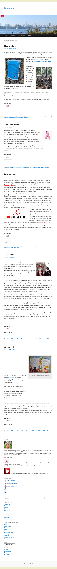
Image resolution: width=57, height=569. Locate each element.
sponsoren (17, 247)
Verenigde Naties (13, 340)
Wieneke (6, 538)
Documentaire (14, 486)
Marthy (5, 529)
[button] (44, 269)
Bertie (8, 480)
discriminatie (42, 338)
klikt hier (20, 410)
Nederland (22, 116)
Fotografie (14, 116)
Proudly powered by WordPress (28, 563)
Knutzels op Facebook (9, 519)
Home (6, 35)
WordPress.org (7, 554)
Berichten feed (7, 551)
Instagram (6, 517)
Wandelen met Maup (9, 537)
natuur (18, 116)
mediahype (48, 338)
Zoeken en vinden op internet (37, 116)
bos (5, 117)
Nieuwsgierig (10, 46)
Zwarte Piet (9, 254)
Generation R (36, 430)
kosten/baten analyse (44, 246)
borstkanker (35, 167)
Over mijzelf (12, 35)
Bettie (8, 492)
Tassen (5, 509)
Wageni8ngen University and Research (19, 117)
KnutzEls (9, 7)
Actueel (10, 116)
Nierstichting (7, 247)
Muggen (6, 507)
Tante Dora (6, 535)
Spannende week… (13, 124)
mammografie (41, 167)
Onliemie (6, 531)
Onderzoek (8, 117)
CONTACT (29, 35)
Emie (5, 527)
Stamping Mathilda (8, 534)
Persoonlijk (19, 167)
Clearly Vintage (7, 526)
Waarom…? (7, 510)
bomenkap (50, 116)
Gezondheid (14, 167)
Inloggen (6, 549)
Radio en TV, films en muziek (23, 338)
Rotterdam (46, 430)
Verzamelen (13, 480)
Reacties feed (7, 552)
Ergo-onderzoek (11, 377)
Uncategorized (28, 116)
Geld (38, 246)
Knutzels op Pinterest (9, 516)
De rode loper (10, 174)
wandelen (31, 246)
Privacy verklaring (21, 35)
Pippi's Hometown (8, 532)
